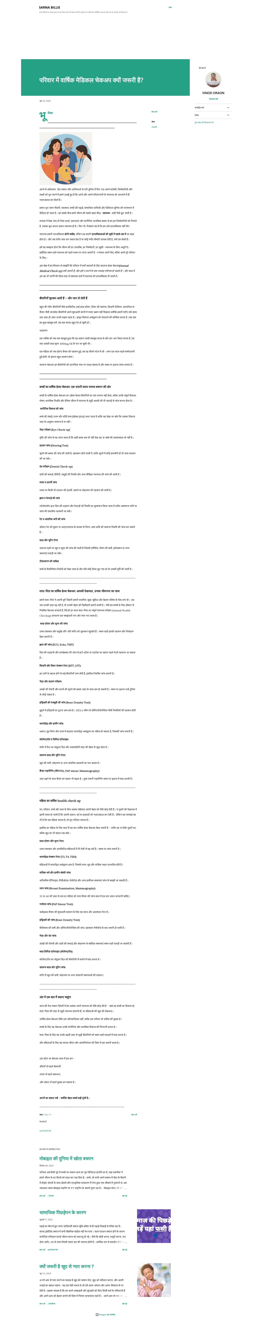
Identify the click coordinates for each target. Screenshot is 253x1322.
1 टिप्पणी (51, 1196)
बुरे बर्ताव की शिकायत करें (204, 122)
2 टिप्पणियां (51, 1303)
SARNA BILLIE (49, 7)
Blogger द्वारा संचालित (107, 1314)
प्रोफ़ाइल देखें (213, 99)
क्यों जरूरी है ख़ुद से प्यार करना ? (67, 1266)
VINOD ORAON (213, 93)
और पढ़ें (124, 1196)
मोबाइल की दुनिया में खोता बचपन (66, 1158)
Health (154, 127)
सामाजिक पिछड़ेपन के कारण (63, 1212)
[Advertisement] (126, 39)
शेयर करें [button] (154, 111)
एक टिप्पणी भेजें (45, 1131)
